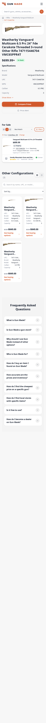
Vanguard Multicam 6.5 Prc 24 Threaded (27, 139)
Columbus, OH (13, 135)
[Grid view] (3, 129)
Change (22, 135)
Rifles (8, 18)
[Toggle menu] (41, 3)
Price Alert (24, 110)
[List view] (7, 129)
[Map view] (10, 129)
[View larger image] (7, 146)
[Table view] (42, 175)
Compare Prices (24, 104)
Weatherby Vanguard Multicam (23, 18)
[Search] (42, 12)
